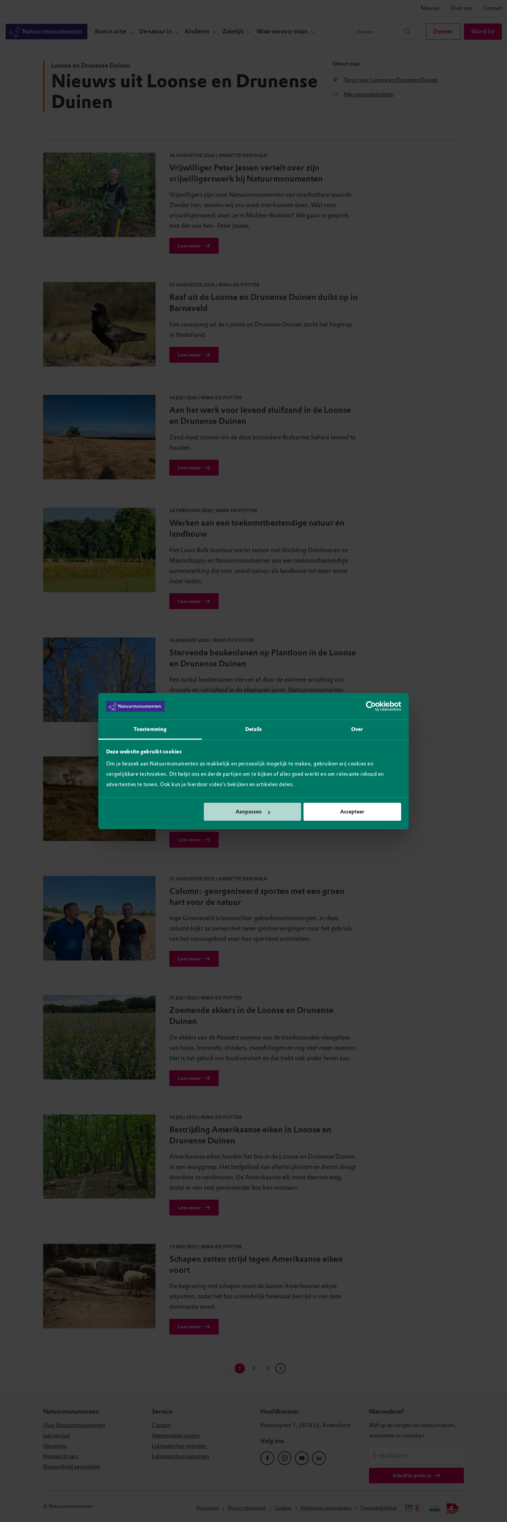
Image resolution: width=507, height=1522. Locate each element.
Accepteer (352, 812)
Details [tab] (253, 729)
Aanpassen (249, 812)
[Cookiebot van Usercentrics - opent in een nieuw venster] (371, 706)
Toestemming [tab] (150, 729)
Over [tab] (357, 729)
